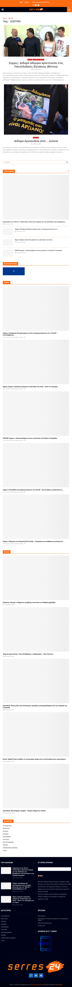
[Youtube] (36, 975)
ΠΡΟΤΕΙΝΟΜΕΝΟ (8, 842)
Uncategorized (7, 825)
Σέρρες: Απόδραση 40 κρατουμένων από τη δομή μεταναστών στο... (36, 229)
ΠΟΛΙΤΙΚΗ (6, 839)
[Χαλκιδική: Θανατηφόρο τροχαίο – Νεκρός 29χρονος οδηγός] (36, 786)
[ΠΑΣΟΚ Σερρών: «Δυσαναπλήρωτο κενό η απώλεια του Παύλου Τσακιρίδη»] (8, 253)
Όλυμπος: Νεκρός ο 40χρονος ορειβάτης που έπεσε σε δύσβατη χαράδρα (29, 602)
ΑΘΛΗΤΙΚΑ (35, 137)
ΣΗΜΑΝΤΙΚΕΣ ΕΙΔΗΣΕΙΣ (38, 59)
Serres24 (8, 337)
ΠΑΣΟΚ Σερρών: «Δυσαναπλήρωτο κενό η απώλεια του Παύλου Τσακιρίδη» (38, 250)
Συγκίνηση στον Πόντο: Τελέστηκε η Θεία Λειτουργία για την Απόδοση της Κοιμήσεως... (34, 222)
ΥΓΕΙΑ (4, 850)
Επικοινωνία (41, 925)
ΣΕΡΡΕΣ (30, 59)
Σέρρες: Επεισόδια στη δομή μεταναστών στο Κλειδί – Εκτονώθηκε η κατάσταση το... (33, 490)
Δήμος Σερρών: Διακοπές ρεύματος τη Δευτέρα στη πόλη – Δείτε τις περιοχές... (31, 386)
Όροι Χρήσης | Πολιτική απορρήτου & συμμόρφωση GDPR (53, 919)
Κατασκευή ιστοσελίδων (37, 984)
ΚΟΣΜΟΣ (6, 834)
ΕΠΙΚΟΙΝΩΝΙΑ (58, 984)
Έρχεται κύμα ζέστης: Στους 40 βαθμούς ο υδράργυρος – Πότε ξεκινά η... (28, 654)
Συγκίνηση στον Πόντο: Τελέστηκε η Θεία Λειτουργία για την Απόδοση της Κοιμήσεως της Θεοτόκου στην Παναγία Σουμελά (23, 871)
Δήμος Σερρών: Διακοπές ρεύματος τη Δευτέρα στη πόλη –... (34, 240)
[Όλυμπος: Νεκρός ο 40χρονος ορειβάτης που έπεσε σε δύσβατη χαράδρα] (36, 578)
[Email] (41, 975)
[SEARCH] (67, 162)
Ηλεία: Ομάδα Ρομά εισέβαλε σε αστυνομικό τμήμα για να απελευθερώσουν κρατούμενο (34, 759)
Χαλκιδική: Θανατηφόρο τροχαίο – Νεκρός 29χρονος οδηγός (24, 811)
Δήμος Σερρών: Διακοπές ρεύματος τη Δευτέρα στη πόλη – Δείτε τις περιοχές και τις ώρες (23, 899)
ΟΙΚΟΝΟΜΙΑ (6, 836)
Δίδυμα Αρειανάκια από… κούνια (36, 141)
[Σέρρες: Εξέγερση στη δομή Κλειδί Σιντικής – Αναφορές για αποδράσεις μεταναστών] (36, 516)
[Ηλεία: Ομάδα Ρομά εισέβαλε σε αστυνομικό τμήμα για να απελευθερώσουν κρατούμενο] (36, 734)
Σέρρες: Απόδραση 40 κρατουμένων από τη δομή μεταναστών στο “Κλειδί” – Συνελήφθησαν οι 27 (21, 886)
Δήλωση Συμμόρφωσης (45, 923)
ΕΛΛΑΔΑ (5, 831)
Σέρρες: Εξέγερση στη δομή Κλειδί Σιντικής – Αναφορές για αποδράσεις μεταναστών (33, 541)
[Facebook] (31, 975)
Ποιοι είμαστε (42, 916)
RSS (41, 876)
